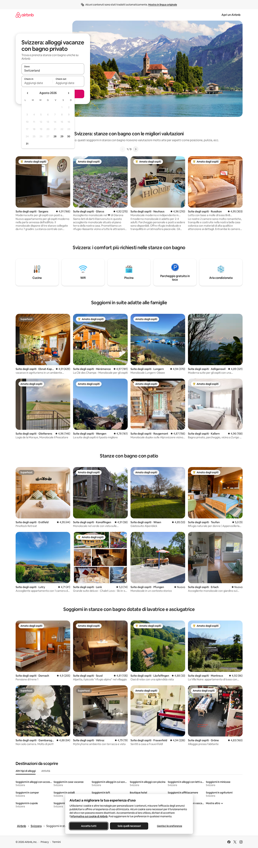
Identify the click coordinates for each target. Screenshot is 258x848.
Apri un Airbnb (230, 15)
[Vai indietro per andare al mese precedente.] (28, 93)
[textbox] (37, 83)
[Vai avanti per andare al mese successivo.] (68, 93)
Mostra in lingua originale (162, 4)
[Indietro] (122, 149)
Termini (56, 842)
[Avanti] (135, 149)
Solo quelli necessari (129, 826)
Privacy (45, 842)
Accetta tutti (88, 826)
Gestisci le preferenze (169, 826)
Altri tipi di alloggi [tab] (26, 771)
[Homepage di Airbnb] (25, 14)
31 (27, 143)
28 (55, 136)
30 (68, 136)
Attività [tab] (45, 771)
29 (61, 136)
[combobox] (52, 70)
